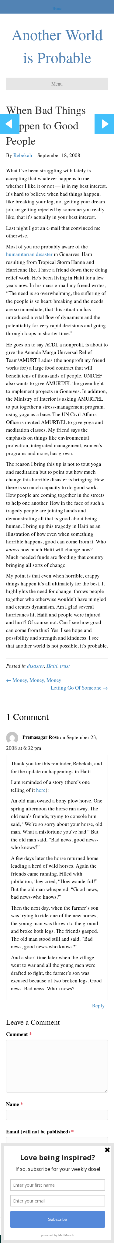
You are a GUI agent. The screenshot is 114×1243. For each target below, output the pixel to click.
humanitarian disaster (29, 254)
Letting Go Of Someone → (79, 687)
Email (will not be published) (40, 1131)
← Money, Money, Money (33, 679)
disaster (35, 665)
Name (14, 1104)
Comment (19, 1034)
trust (65, 665)
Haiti (52, 665)
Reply (98, 1005)
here (41, 789)
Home (57, 8)
